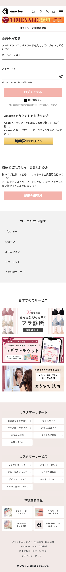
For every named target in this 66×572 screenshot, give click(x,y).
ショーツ (10, 242)
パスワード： (9, 69)
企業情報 (49, 541)
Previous (5, 3)
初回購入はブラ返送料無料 (34, 3)
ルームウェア (12, 252)
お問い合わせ (17, 442)
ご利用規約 (24, 546)
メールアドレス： (11, 55)
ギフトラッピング (48, 465)
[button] (28, 141)
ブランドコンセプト (22, 541)
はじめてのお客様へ (17, 421)
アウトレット (12, 262)
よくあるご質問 (48, 435)
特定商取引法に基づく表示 (33, 551)
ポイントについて (17, 479)
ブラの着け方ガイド (17, 428)
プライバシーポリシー (33, 555)
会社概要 (38, 541)
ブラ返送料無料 (48, 472)
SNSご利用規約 (39, 546)
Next (61, 3)
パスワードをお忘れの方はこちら (17, 82)
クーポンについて (48, 479)
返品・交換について (17, 472)
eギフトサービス (17, 465)
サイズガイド (48, 421)
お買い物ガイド (48, 428)
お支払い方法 (17, 435)
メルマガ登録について (17, 486)
